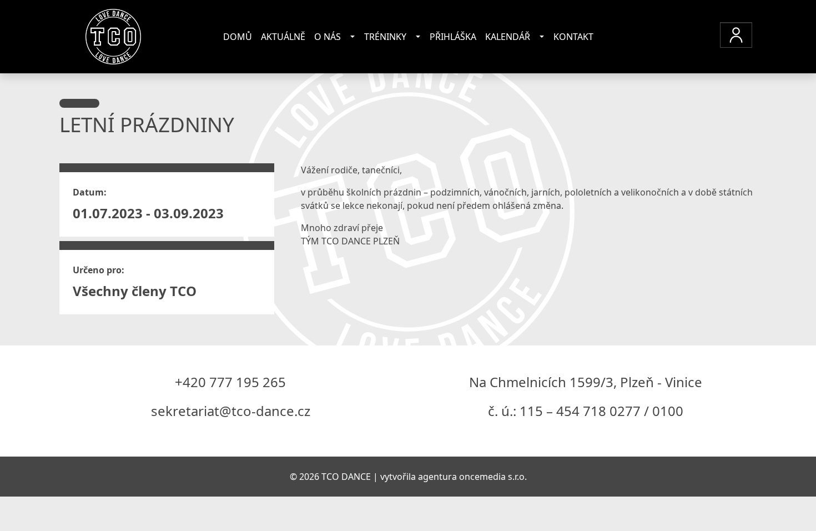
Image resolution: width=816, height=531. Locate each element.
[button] (736, 35)
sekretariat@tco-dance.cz (230, 411)
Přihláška (453, 37)
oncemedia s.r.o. (493, 476)
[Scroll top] (785, 500)
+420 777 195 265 (230, 382)
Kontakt (573, 37)
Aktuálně (283, 37)
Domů (237, 37)
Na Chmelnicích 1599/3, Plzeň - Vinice (585, 382)
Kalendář (507, 37)
